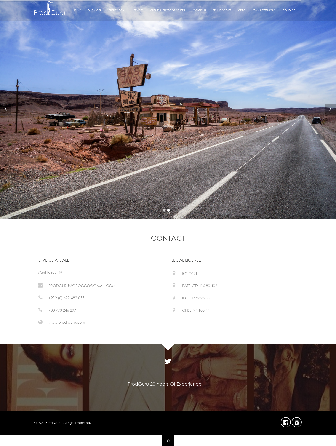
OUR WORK (95, 10)
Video (242, 10)
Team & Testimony (264, 10)
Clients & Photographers (167, 10)
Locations (199, 10)
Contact (289, 10)
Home (77, 10)
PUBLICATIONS (117, 10)
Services (137, 10)
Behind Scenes (222, 10)
